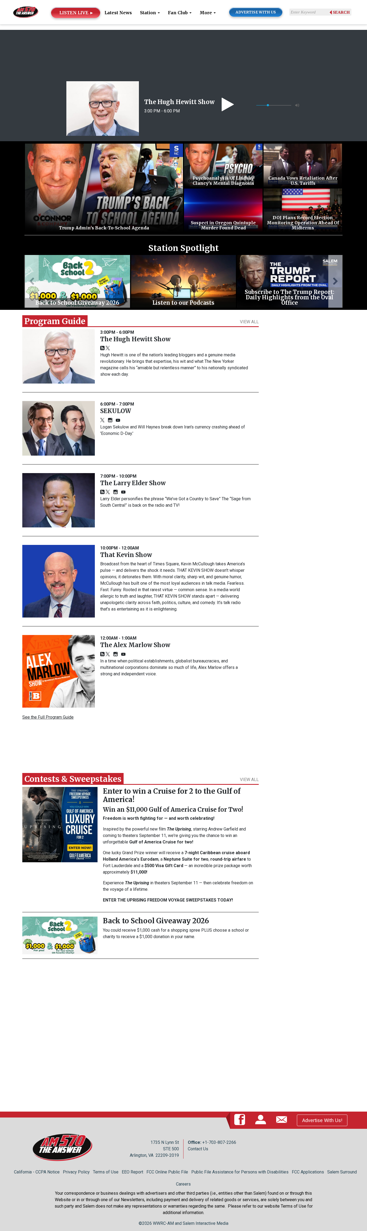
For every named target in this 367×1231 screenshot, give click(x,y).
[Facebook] (240, 1120)
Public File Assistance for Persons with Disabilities (240, 1172)
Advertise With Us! (322, 1120)
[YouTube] (118, 420)
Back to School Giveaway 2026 (156, 920)
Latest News (118, 12)
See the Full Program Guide (48, 717)
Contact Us (198, 1148)
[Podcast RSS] (102, 348)
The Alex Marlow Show (135, 645)
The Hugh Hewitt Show (179, 102)
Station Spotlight (183, 248)
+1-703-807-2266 (219, 1142)
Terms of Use (105, 1172)
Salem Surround (342, 1172)
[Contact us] (282, 1120)
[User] (261, 1120)
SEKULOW (115, 411)
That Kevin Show (126, 555)
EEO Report (132, 1172)
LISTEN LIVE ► (76, 12)
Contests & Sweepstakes (72, 779)
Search (341, 12)
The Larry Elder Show (133, 483)
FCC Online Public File (167, 1172)
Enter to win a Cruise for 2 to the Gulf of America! (171, 795)
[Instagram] (110, 420)
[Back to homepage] (25, 11)
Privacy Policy (76, 1172)
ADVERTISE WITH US (256, 12)
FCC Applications (308, 1172)
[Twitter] (108, 348)
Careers (183, 1184)
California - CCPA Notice (37, 1172)
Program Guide (54, 321)
